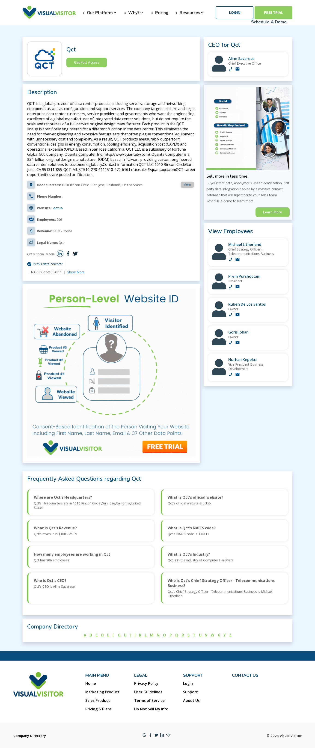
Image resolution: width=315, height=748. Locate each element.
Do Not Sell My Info (151, 709)
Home (90, 683)
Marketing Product (102, 691)
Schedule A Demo (269, 22)
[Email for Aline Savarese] (237, 69)
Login (234, 12)
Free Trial (273, 12)
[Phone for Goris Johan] (230, 343)
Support (190, 691)
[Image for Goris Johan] (219, 344)
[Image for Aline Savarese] (219, 70)
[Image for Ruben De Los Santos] (219, 316)
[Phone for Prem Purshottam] (230, 287)
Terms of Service (149, 700)
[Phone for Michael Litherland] (230, 259)
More (187, 184)
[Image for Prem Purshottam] (219, 288)
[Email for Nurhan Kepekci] (237, 375)
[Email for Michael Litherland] (237, 259)
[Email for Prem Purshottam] (237, 287)
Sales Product (97, 700)
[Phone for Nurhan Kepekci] (230, 375)
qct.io (58, 208)
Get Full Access (86, 62)
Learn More (272, 212)
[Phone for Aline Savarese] (230, 69)
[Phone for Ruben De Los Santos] (230, 315)
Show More (76, 272)
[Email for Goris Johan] (237, 343)
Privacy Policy (146, 683)
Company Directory (29, 735)
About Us (191, 700)
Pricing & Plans (98, 709)
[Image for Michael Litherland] (219, 259)
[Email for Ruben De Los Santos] (237, 315)
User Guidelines (148, 691)
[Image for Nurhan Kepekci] (219, 374)
